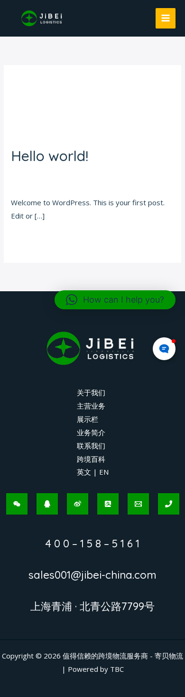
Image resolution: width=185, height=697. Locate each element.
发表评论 (25, 173)
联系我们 (91, 445)
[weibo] (77, 504)
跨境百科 (91, 459)
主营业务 (91, 406)
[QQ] (47, 504)
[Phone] (168, 504)
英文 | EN (93, 472)
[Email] (138, 504)
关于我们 (91, 392)
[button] (115, 299)
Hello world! (49, 156)
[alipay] (108, 504)
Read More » (32, 238)
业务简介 (91, 432)
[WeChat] (17, 504)
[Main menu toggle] (166, 18)
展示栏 (87, 419)
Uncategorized (70, 173)
